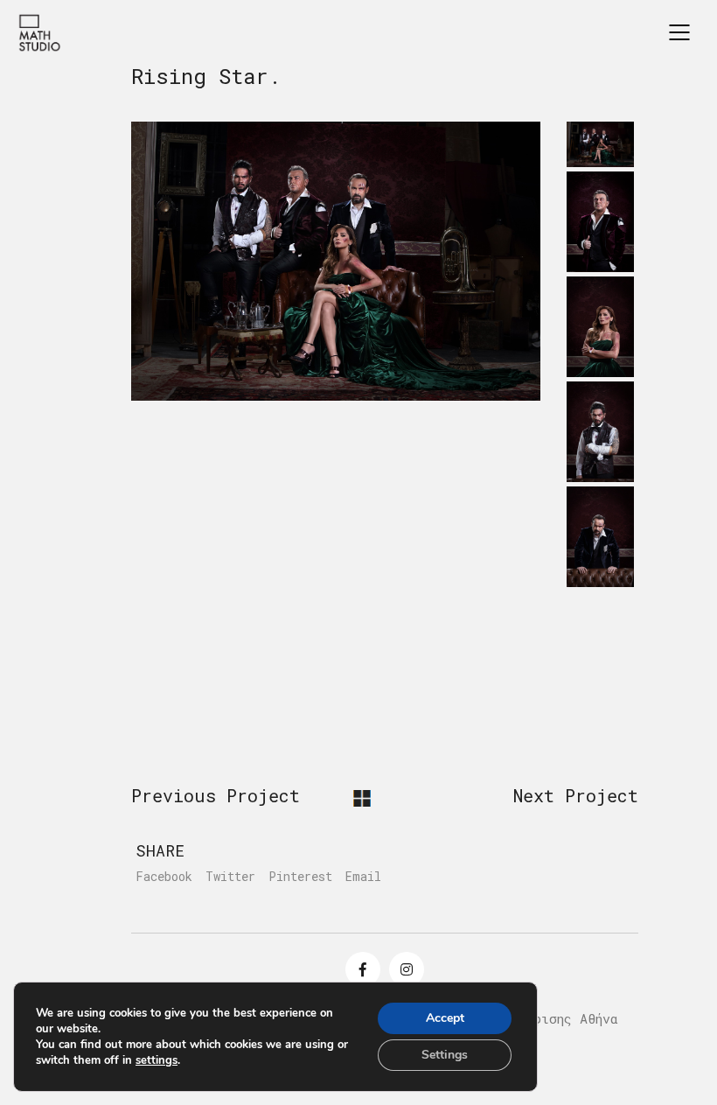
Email (363, 877)
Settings (444, 1054)
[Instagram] (406, 969)
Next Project (575, 795)
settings (157, 1060)
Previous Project (215, 795)
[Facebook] (362, 969)
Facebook (164, 877)
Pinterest (300, 877)
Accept (445, 1018)
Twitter (230, 877)
